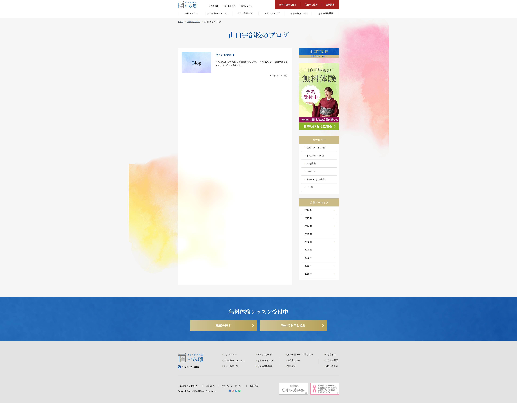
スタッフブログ (272, 13)
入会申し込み (311, 4)
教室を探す (223, 325)
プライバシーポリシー (232, 386)
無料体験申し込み (288, 4)
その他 (310, 187)
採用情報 (254, 386)
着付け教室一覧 (245, 13)
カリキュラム (191, 13)
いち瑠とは (213, 6)
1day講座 (311, 163)
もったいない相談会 (316, 179)
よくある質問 (229, 6)
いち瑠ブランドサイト (188, 386)
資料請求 (330, 4)
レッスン (311, 171)
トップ (180, 22)
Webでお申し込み (293, 325)
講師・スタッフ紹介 (316, 147)
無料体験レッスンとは (218, 13)
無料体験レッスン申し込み (300, 354)
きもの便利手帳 (325, 13)
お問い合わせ (246, 6)
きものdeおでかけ (299, 13)
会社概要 (210, 386)
